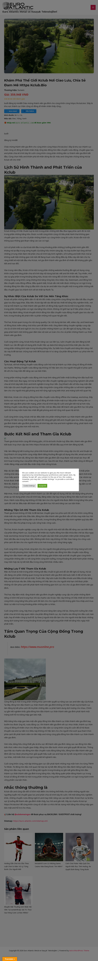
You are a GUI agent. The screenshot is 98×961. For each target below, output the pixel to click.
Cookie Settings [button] (29, 486)
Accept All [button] (42, 486)
